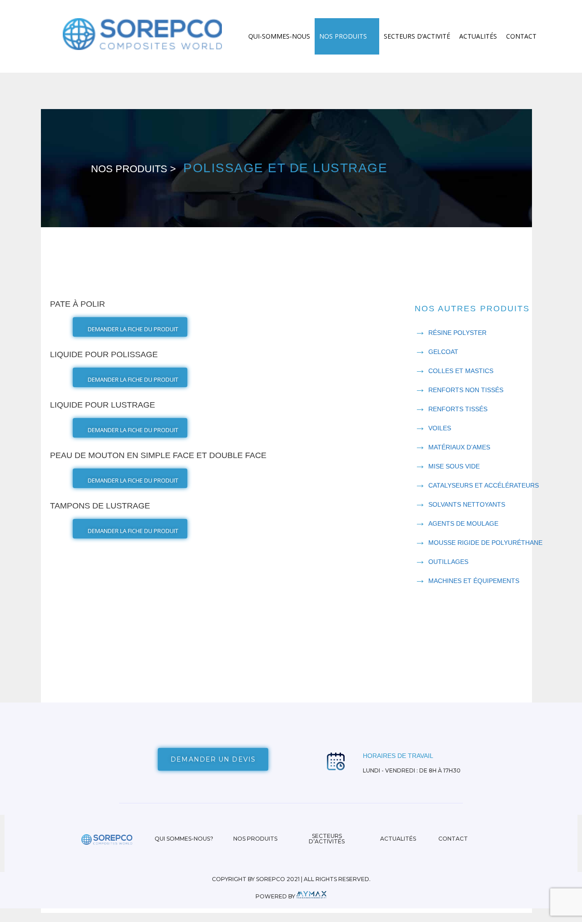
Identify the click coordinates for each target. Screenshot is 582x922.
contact (453, 838)
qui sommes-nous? (184, 838)
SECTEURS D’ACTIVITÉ (417, 36)
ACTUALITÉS (478, 36)
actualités (398, 838)
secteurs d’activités (327, 838)
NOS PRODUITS (343, 36)
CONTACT (521, 36)
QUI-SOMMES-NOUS (279, 36)
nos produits (255, 838)
